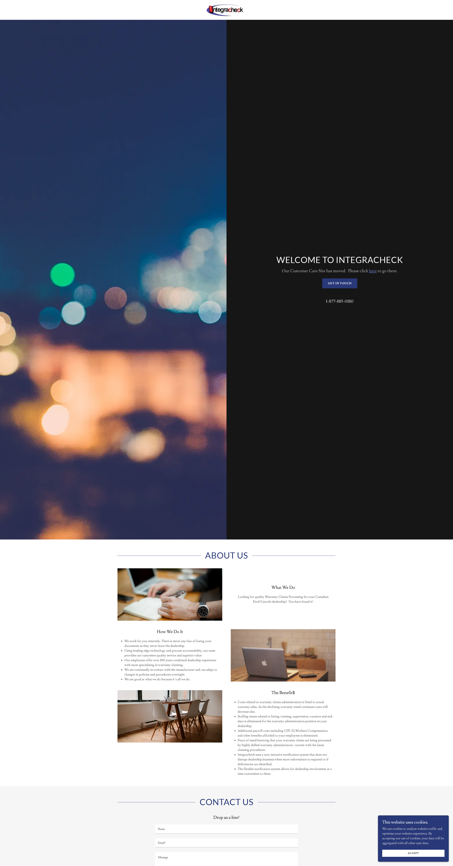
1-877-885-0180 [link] (340, 301)
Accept (413, 853)
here (373, 271)
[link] (226, 9)
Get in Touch (340, 283)
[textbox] (226, 829)
